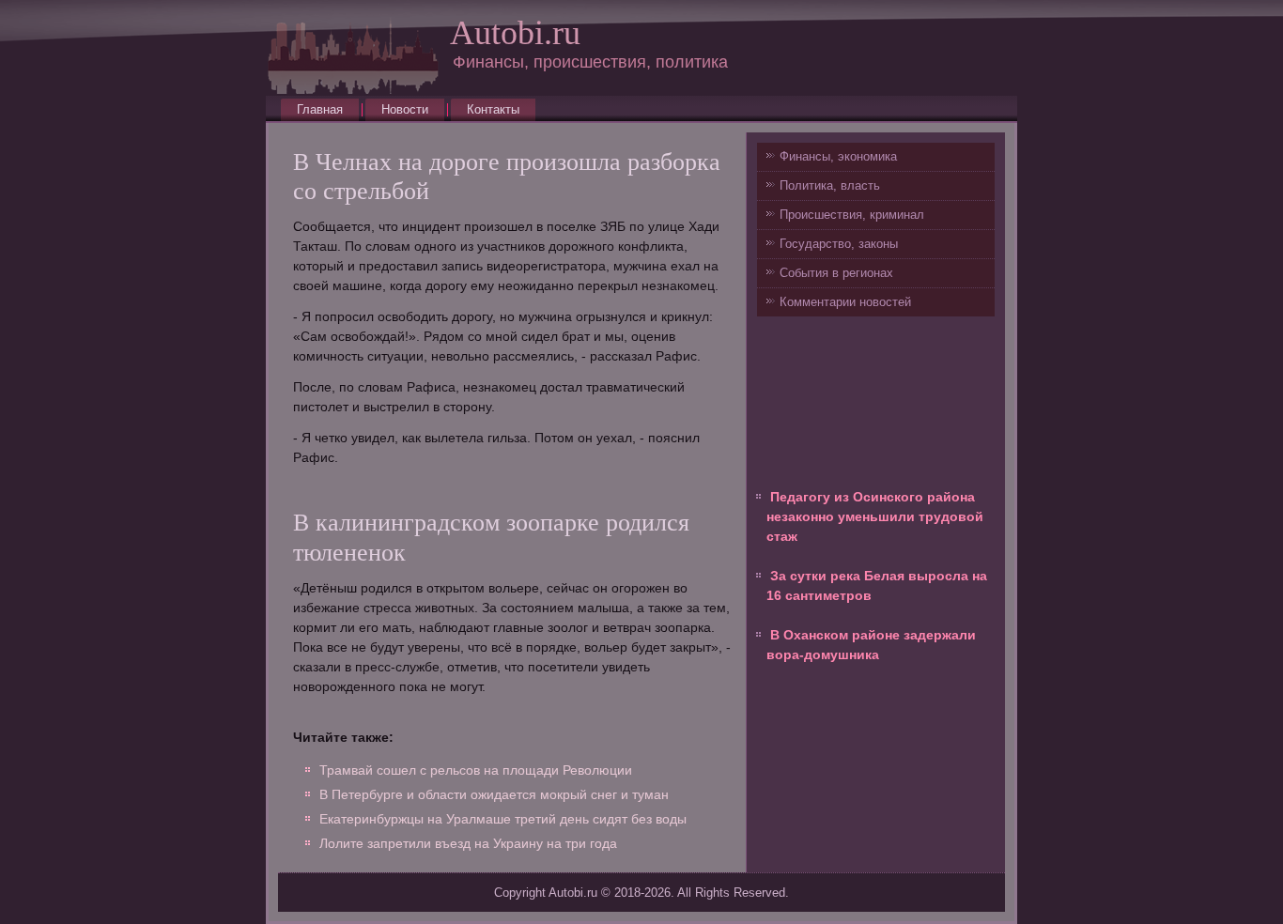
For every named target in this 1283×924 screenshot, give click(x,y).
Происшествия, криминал (852, 215)
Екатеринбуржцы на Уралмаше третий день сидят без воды (503, 818)
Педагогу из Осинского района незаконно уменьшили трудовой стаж (874, 516)
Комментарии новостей (845, 302)
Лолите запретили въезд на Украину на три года (468, 843)
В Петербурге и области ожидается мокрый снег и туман (494, 794)
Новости (404, 109)
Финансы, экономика (838, 156)
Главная (320, 109)
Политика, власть (830, 185)
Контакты (493, 109)
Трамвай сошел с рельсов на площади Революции (475, 770)
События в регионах (836, 273)
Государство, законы (839, 244)
